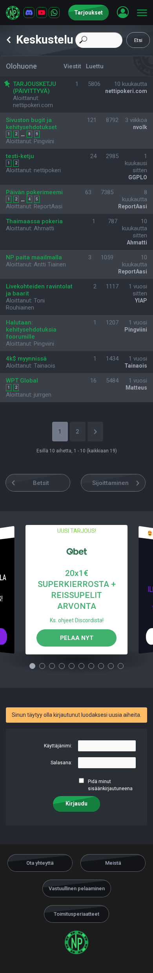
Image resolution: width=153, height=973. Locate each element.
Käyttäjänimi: (58, 746)
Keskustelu (44, 39)
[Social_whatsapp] (54, 12)
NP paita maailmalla (34, 257)
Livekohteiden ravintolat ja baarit (39, 290)
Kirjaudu (76, 803)
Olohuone (21, 66)
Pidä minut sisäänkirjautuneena (110, 785)
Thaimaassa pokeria (34, 221)
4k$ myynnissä (26, 358)
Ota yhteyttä (40, 863)
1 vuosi (138, 322)
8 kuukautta (134, 196)
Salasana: (61, 762)
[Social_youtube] (41, 12)
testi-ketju (20, 156)
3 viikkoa (136, 120)
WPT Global (22, 380)
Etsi (138, 40)
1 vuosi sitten (138, 290)
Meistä (113, 863)
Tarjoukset (88, 12)
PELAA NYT (76, 637)
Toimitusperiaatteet (76, 914)
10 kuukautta (130, 83)
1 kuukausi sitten (136, 163)
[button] (122, 12)
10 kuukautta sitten (134, 228)
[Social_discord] (29, 12)
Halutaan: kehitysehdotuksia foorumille (31, 329)
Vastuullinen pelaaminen (77, 888)
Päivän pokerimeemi (34, 192)
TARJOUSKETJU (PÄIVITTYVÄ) (34, 87)
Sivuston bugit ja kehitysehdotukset (31, 124)
